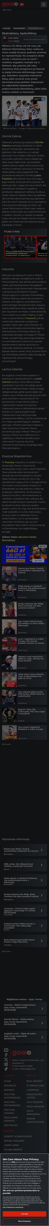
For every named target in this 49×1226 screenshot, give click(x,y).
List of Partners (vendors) (13, 1207)
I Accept (24, 1214)
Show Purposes (24, 1221)
